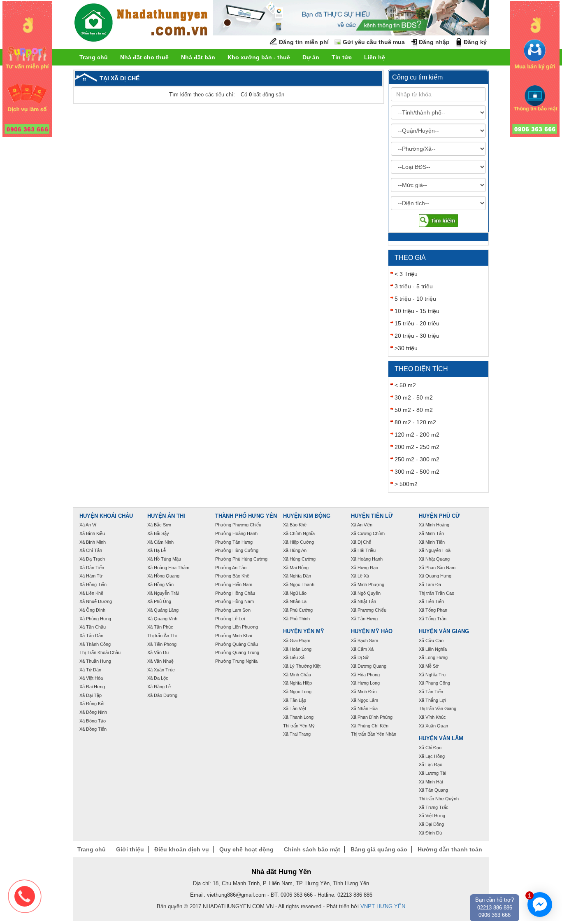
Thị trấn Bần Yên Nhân (373, 734)
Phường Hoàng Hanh (236, 533)
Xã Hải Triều (363, 550)
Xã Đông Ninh (93, 712)
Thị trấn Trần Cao (436, 593)
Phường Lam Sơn (233, 610)
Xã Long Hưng (433, 657)
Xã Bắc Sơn (159, 524)
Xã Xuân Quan (433, 725)
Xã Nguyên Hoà (435, 550)
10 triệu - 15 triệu (417, 311)
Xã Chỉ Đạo (430, 747)
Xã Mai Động (296, 567)
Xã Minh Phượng (367, 584)
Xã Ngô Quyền (366, 593)
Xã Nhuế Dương (95, 601)
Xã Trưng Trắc (433, 807)
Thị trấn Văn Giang (437, 708)
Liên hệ (374, 57)
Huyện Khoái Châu (106, 516)
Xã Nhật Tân (363, 601)
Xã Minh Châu (297, 674)
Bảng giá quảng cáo (379, 849)
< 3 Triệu (406, 274)
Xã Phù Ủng (159, 601)
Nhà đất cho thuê (144, 57)
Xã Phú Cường (298, 610)
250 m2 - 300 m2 (417, 459)
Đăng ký (475, 42)
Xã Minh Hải (431, 781)
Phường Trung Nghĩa (236, 661)
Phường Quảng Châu (236, 644)
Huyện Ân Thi (166, 516)
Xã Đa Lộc (157, 678)
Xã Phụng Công (434, 682)
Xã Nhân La (295, 601)
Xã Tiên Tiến (431, 601)
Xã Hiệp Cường (298, 542)
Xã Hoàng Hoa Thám (168, 567)
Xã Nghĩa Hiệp (297, 682)
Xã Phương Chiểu (368, 610)
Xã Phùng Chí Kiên (369, 725)
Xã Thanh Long (298, 717)
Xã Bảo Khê (295, 524)
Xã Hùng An (295, 550)
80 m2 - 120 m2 (415, 422)
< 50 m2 (405, 385)
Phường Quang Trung (237, 652)
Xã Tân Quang (433, 790)
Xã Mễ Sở (429, 666)
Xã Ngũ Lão (295, 593)
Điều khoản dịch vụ (181, 849)
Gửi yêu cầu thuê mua (374, 42)
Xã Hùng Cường (299, 558)
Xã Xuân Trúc (161, 669)
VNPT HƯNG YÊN (382, 906)
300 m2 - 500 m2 (417, 471)
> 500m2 (406, 484)
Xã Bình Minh (92, 542)
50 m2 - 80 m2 (414, 410)
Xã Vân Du (158, 652)
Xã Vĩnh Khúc (432, 717)
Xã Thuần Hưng (95, 661)
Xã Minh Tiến (432, 542)
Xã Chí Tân (90, 550)
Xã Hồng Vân (160, 584)
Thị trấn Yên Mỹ (299, 725)
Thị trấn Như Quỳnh (439, 798)
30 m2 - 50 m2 (414, 397)
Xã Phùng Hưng (95, 618)
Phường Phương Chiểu (238, 524)
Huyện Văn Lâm (441, 738)
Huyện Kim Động (306, 516)
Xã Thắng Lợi (432, 700)
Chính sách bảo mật (312, 849)
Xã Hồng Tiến (93, 584)
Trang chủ (93, 57)
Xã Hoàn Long (297, 649)
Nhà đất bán (198, 57)
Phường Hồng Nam (234, 601)
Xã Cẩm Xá (362, 649)
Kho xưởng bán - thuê (259, 57)
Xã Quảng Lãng (163, 610)
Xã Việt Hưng (432, 815)
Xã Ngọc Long (297, 691)
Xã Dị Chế (361, 542)
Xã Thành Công (95, 644)
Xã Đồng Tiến (93, 729)
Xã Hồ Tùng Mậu (164, 558)
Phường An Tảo (230, 567)
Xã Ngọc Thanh (298, 584)
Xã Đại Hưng (92, 686)
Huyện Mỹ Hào (371, 631)
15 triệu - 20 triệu (417, 323)
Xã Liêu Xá (293, 657)
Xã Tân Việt (294, 708)
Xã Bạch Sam (364, 640)
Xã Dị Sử (360, 657)
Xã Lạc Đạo (430, 764)
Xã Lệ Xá (360, 575)
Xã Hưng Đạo (364, 567)
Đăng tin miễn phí (304, 42)
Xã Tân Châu (92, 626)
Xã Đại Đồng (431, 824)
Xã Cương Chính (368, 533)
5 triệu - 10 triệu (415, 298)
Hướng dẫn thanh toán (450, 849)
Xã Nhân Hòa (364, 708)
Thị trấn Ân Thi (161, 635)
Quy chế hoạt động (246, 849)
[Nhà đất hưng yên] (27, 68)
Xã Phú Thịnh (296, 618)
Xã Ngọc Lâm (364, 700)
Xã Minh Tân (431, 533)
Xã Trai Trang (297, 734)
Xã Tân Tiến (431, 691)
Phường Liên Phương (236, 626)
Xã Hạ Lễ (156, 550)
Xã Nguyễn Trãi (163, 593)
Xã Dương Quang (368, 666)
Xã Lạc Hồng (432, 756)
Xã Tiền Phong (161, 644)
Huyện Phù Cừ (439, 516)
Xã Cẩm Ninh (160, 542)
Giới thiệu (130, 849)
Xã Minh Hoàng (434, 524)
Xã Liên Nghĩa (433, 649)
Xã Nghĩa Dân (297, 575)
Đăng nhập (434, 42)
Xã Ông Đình (92, 610)
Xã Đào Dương (162, 695)
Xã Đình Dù (430, 832)
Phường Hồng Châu (235, 593)
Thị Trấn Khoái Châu (100, 652)
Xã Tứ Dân (90, 669)
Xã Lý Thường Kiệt (301, 666)
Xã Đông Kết (92, 703)
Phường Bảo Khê (232, 575)
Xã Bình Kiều (92, 533)
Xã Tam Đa (430, 584)
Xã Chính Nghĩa (299, 533)
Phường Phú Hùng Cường (241, 558)
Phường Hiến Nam (233, 584)
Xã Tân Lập (294, 700)
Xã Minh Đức (364, 691)
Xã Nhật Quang (434, 558)
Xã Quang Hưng (435, 575)
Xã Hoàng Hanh (367, 558)
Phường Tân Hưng (234, 542)
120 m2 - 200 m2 (417, 434)
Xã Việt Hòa (91, 678)
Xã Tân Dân (91, 635)
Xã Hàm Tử (90, 575)
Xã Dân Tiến (91, 567)
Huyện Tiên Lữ (372, 516)
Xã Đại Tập (90, 695)
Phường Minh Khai (233, 635)
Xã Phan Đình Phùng (371, 717)
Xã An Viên (361, 524)
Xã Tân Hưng (364, 618)
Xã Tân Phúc (160, 626)
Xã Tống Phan (433, 610)
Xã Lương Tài (432, 773)
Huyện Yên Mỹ (303, 631)
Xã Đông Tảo (92, 720)
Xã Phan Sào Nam (437, 567)
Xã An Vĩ (87, 524)
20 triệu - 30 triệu (417, 335)
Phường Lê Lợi (230, 618)
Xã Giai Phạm (296, 640)
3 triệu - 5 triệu (414, 286)
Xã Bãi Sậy (158, 533)
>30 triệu (406, 348)
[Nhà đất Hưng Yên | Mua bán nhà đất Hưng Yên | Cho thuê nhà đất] (141, 24)
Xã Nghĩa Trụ (432, 674)
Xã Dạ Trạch (92, 558)
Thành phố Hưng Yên (246, 516)
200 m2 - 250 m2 (417, 447)
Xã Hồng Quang (163, 575)
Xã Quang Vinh (162, 618)
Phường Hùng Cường (236, 550)
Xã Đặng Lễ (159, 686)
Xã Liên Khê (91, 593)
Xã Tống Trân (432, 618)
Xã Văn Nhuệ (160, 661)
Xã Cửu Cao (431, 640)
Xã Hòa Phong (365, 674)
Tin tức (342, 57)
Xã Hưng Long (365, 682)
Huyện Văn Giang (444, 631)
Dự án (310, 57)
